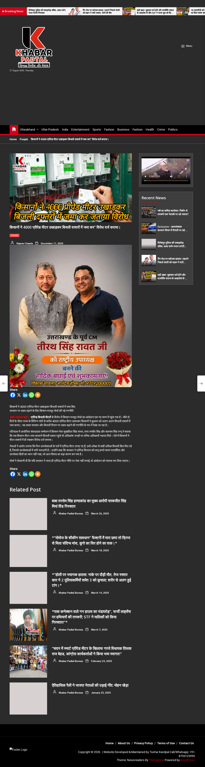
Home (110, 743)
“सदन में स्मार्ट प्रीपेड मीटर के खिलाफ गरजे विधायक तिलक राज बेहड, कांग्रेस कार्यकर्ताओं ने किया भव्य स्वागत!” (91, 651)
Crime (161, 129)
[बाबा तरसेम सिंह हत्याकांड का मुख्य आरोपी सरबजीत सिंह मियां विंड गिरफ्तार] (28, 514)
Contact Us (186, 743)
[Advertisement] (102, 101)
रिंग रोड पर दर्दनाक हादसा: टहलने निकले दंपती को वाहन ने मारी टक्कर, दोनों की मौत (68, 11)
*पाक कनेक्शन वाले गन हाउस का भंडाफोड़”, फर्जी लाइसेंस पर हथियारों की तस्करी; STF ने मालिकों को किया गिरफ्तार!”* (91, 617)
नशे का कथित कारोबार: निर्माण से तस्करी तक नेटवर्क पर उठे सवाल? (173, 212)
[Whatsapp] (31, 395)
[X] (19, 395)
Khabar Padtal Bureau (71, 513)
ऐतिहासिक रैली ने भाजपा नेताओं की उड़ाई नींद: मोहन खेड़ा (90, 685)
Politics (173, 129)
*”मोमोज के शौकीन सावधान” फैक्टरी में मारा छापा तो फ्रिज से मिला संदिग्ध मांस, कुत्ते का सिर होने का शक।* (91, 540)
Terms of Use (166, 743)
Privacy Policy (143, 743)
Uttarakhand (27, 129)
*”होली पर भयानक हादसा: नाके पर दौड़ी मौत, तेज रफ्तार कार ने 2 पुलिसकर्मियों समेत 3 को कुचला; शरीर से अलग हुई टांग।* (91, 580)
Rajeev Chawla (24, 243)
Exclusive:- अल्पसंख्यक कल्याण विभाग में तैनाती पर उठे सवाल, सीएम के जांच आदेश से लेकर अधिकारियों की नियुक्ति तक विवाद (173, 228)
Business (123, 129)
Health (150, 129)
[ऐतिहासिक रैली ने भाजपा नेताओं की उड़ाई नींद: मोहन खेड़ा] (28, 698)
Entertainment (80, 129)
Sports (97, 129)
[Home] (14, 129)
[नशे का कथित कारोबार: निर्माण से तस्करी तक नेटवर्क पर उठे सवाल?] (149, 212)
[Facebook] (13, 395)
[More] (38, 395)
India (65, 129)
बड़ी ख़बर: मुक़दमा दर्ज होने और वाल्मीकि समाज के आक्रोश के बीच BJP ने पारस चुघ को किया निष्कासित (122, 11)
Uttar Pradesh (50, 129)
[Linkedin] (25, 395)
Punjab (14, 235)
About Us (124, 743)
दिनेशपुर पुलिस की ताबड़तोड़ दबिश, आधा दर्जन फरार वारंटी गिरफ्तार (171, 244)
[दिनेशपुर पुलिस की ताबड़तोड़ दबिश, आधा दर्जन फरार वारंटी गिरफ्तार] (149, 244)
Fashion (109, 129)
